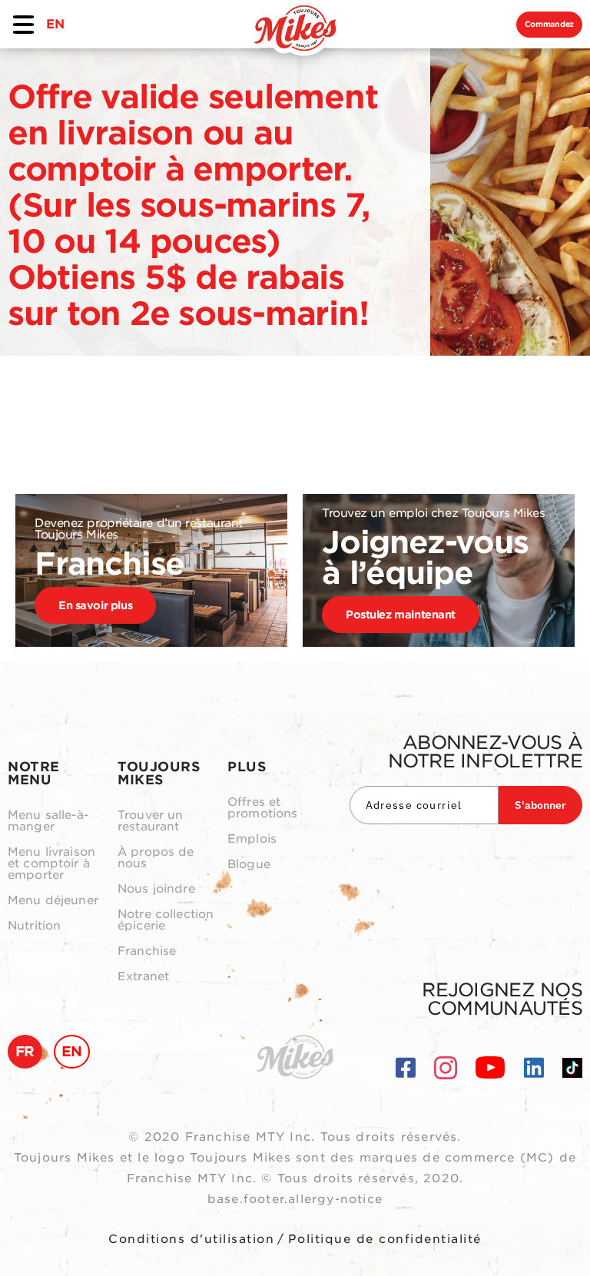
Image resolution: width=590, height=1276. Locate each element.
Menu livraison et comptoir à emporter (51, 864)
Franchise (147, 951)
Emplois (252, 839)
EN (55, 24)
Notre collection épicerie (166, 920)
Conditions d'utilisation (191, 1239)
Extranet (143, 977)
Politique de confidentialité (385, 1239)
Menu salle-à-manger (48, 821)
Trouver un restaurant (151, 821)
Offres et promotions (262, 808)
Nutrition (34, 926)
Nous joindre (156, 889)
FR (25, 1051)
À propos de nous (156, 858)
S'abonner (540, 805)
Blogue (248, 864)
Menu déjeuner (53, 900)
